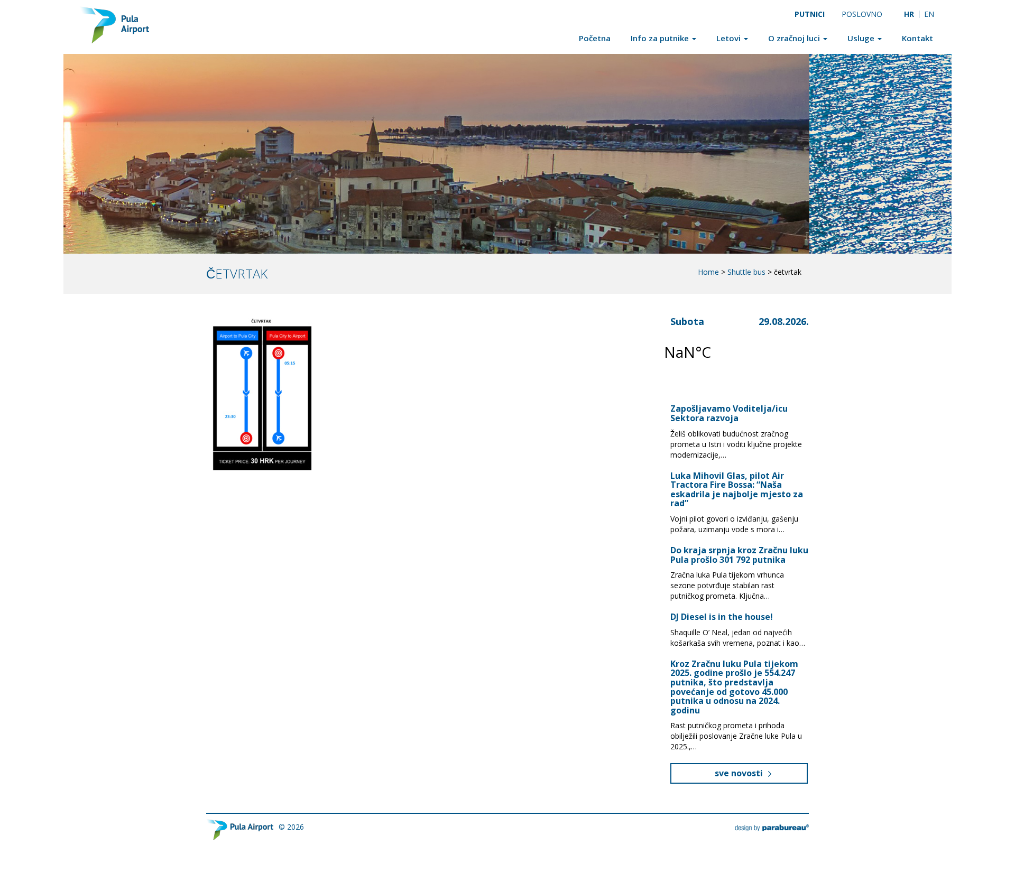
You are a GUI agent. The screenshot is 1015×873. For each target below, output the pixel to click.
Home (708, 272)
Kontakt (917, 38)
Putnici (810, 14)
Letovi (729, 38)
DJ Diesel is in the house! (721, 617)
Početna (595, 38)
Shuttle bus (746, 272)
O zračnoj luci (795, 38)
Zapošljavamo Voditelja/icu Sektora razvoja (729, 413)
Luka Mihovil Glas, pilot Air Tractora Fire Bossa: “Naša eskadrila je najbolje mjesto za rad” (736, 489)
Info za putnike (661, 38)
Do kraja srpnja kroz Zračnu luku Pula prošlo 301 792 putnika (739, 554)
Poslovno (862, 14)
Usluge (861, 38)
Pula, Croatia (726, 352)
